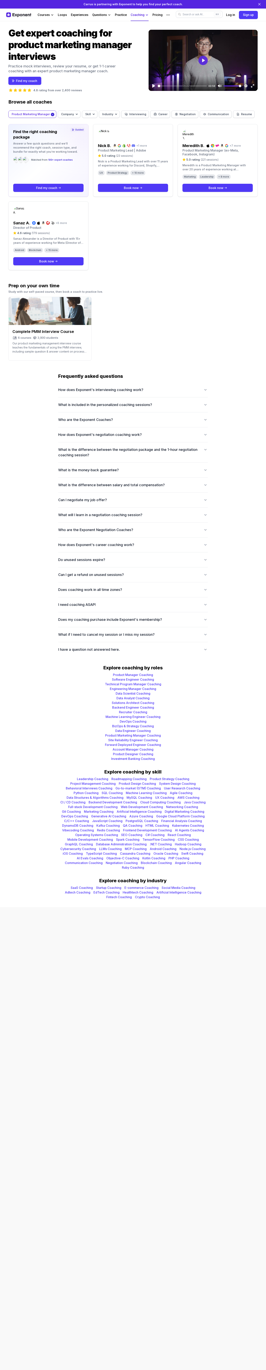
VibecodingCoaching (78, 830)
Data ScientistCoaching (133, 693)
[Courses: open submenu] (52, 15)
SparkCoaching (127, 839)
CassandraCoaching (135, 853)
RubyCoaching (133, 867)
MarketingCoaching (99, 811)
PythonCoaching (86, 793)
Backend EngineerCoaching (133, 707)
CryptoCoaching (147, 897)
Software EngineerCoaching (133, 679)
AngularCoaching (188, 863)
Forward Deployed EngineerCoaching (133, 745)
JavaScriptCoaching (107, 821)
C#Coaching (155, 835)
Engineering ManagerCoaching (133, 689)
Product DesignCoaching (137, 784)
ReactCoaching (179, 835)
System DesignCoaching (177, 784)
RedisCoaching (108, 830)
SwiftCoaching (192, 853)
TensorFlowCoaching (159, 839)
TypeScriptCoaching (101, 853)
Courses (44, 15)
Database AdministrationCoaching (121, 844)
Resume (246, 114)
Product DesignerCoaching (133, 754)
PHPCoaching (178, 858)
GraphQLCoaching (79, 844)
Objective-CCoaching (122, 858)
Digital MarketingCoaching (184, 811)
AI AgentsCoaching (189, 830)
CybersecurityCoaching (78, 849)
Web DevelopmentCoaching (142, 807)
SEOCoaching (131, 835)
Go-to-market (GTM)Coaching (138, 788)
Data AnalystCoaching (133, 698)
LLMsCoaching (110, 849)
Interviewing (137, 114)
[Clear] (52, 114)
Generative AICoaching (108, 816)
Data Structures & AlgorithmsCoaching (95, 798)
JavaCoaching (195, 802)
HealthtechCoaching (138, 892)
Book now (131, 188)
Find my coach (26, 81)
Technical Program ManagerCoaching (133, 684)
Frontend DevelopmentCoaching (147, 830)
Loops (62, 15)
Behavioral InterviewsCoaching (89, 788)
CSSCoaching (188, 839)
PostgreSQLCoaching (142, 821)
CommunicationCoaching (84, 863)
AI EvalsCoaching (90, 858)
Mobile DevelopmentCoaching (90, 839)
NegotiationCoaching (122, 863)
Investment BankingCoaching (133, 759)
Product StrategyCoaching (169, 779)
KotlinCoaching (153, 858)
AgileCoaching (181, 793)
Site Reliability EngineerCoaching (133, 740)
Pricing (157, 15)
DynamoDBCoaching (77, 825)
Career (162, 114)
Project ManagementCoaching (93, 784)
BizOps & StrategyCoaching (133, 726)
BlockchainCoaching (156, 863)
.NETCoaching (161, 844)
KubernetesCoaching (188, 825)
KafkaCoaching (108, 825)
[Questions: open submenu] (109, 15)
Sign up (248, 15)
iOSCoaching (73, 853)
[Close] (259, 4)
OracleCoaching (165, 853)
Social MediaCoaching (178, 888)
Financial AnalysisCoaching (181, 821)
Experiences (79, 15)
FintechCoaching (119, 897)
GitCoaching (71, 811)
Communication (218, 114)
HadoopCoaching (188, 844)
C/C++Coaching (76, 821)
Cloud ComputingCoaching (160, 802)
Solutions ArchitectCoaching (133, 703)
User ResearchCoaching (182, 788)
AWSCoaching (188, 798)
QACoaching (132, 825)
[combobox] (32, 114)
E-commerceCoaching (141, 888)
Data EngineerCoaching (133, 731)
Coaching (137, 15)
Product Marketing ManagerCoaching (133, 735)
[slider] (182, 86)
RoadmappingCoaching (129, 779)
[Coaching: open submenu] (147, 15)
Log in (230, 15)
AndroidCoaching (163, 849)
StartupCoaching (108, 888)
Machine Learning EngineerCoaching (133, 717)
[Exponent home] (18, 14)
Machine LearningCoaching (146, 793)
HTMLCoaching (157, 825)
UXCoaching (164, 798)
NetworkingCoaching (182, 807)
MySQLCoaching (139, 798)
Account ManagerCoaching (133, 749)
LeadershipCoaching (92, 779)
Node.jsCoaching (193, 849)
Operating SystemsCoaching (96, 835)
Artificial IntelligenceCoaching (139, 811)
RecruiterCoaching (133, 712)
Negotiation (188, 114)
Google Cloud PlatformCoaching (180, 816)
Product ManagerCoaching (133, 675)
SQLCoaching (112, 793)
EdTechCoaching (106, 892)
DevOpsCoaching (133, 721)
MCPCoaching (136, 849)
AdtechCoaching (77, 892)
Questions (99, 15)
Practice (121, 15)
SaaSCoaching (82, 888)
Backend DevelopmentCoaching (113, 802)
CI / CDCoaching (72, 802)
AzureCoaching (141, 816)
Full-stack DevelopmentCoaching (93, 807)
